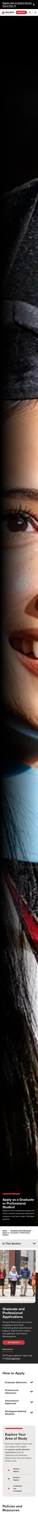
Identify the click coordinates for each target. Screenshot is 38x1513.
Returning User (8, 1349)
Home (5, 1230)
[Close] (33, 4)
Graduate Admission (16, 1382)
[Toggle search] (30, 12)
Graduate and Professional (21, 1230)
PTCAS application (12, 1358)
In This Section (12, 1244)
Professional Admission (11, 1391)
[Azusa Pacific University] (8, 12)
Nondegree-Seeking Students (15, 1413)
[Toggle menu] (35, 12)
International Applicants (12, 1402)
